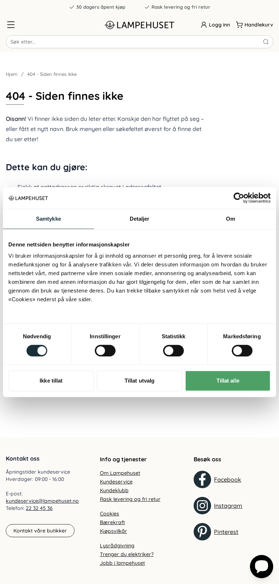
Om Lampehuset (120, 473)
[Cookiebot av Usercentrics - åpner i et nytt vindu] (239, 197)
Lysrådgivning (117, 545)
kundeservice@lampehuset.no (42, 501)
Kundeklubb (114, 490)
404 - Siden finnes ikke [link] (52, 74)
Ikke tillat (51, 380)
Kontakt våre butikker (40, 530)
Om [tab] (230, 219)
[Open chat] (261, 566)
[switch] (105, 350)
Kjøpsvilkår (113, 531)
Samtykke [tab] (48, 219)
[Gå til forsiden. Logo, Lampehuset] (139, 25)
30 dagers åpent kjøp (100, 7)
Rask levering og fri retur (180, 7)
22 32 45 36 (39, 508)
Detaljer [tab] (140, 219)
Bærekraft (112, 522)
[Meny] (11, 25)
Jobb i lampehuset (122, 563)
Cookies (109, 513)
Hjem (11, 74)
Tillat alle (228, 380)
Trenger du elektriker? (127, 554)
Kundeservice (116, 481)
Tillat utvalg (139, 380)
